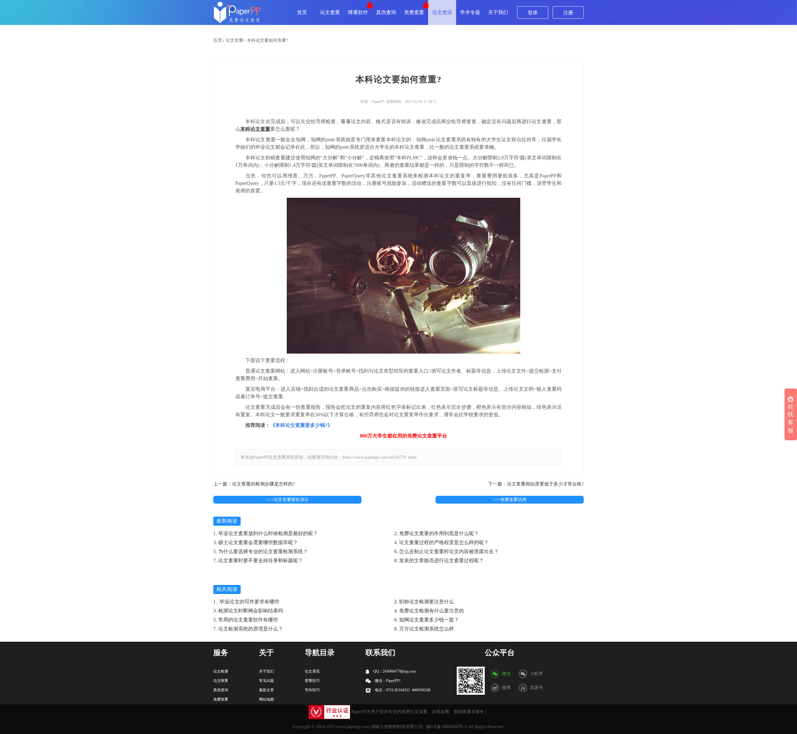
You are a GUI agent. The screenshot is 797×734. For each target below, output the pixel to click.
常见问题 (266, 680)
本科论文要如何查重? (267, 40)
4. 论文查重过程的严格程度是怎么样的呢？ (441, 542)
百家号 (536, 687)
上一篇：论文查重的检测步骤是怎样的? (254, 483)
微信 (506, 673)
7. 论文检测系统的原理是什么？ (248, 628)
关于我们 (498, 12)
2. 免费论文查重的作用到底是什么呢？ (436, 533)
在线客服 (790, 418)
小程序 (536, 673)
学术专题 (470, 12)
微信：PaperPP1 (387, 680)
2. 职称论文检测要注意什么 (424, 601)
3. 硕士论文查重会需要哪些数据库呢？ (255, 542)
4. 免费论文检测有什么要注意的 (429, 610)
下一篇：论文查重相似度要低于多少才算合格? (536, 483)
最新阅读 (227, 521)
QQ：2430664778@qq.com (394, 671)
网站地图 (266, 699)
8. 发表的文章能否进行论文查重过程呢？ (439, 560)
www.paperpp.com (353, 726)
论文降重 (220, 680)
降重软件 (358, 12)
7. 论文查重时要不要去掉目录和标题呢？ (258, 560)
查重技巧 (312, 680)
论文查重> (236, 40)
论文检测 (220, 671)
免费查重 (414, 12)
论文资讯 (442, 12)
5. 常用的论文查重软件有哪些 (245, 619)
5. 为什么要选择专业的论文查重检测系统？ (260, 551)
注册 (568, 12)
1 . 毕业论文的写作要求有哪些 (246, 601)
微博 (506, 687)
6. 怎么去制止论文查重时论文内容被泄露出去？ (446, 551)
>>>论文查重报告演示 (287, 499)
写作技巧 (312, 690)
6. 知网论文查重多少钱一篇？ (426, 619)
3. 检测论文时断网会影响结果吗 (248, 610)
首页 (302, 12)
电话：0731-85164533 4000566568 (402, 690)
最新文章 (266, 690)
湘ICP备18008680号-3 (446, 726)
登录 (533, 12)
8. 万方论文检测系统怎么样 (424, 628)
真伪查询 (386, 12)
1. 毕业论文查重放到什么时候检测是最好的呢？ (265, 533)
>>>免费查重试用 (509, 499)
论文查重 (330, 12)
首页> (218, 40)
